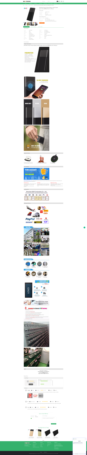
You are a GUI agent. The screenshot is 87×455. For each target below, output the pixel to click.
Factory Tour (45, 3)
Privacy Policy (45, 452)
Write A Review (30, 384)
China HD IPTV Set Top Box (32, 453)
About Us (40, 3)
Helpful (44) (55, 407)
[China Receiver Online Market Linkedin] (63, 1)
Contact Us (55, 3)
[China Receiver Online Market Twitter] (61, 1)
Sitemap (41, 452)
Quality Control (50, 3)
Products (30, 3)
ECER (57, 453)
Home (25, 3)
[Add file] (73, 454)
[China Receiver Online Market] (32, 418)
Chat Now (61, 3)
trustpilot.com (51, 390)
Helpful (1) (56, 390)
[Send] (85, 454)
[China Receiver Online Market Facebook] (59, 1)
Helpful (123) (57, 401)
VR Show (35, 3)
